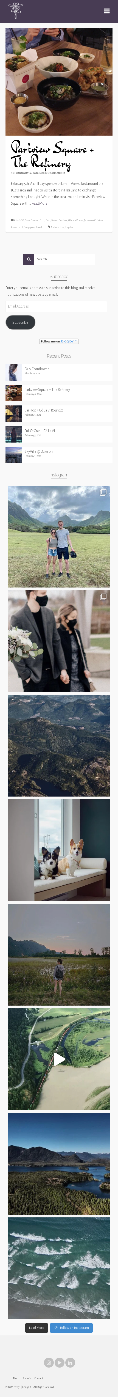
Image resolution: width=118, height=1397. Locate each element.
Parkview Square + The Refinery (47, 390)
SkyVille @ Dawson (39, 452)
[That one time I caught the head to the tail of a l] (59, 1059)
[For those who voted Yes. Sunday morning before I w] (59, 955)
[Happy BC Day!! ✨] (59, 1164)
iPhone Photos (75, 220)
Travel (39, 227)
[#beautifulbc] (59, 746)
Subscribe (20, 322)
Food (48, 220)
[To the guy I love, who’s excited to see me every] (59, 537)
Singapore (29, 227)
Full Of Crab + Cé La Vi (40, 431)
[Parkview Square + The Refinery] (59, 82)
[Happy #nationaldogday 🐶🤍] (59, 850)
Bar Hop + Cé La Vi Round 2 (44, 410)
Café (27, 220)
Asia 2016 (19, 220)
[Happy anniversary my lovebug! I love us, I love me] (59, 641)
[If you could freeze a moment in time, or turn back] (59, 1268)
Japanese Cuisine (93, 220)
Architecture (57, 227)
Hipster (69, 227)
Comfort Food (37, 220)
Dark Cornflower (37, 369)
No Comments (55, 172)
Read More (39, 203)
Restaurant (17, 227)
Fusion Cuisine (59, 220)
